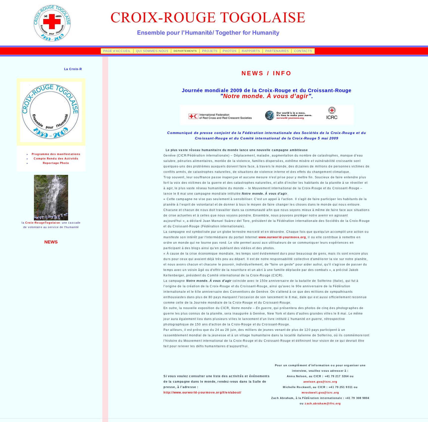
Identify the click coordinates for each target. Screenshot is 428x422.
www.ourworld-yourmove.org (282, 237)
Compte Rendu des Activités (56, 158)
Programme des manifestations (56, 154)
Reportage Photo (56, 162)
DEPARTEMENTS (185, 51)
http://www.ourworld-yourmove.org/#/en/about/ (202, 392)
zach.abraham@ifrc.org (323, 403)
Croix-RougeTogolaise (42, 222)
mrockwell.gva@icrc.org (320, 392)
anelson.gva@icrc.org (320, 381)
